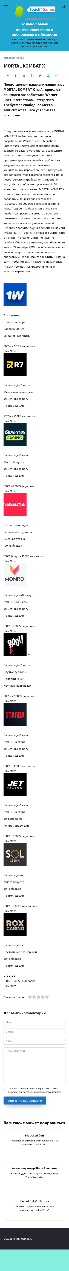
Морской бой (34, 1135)
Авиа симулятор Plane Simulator (34, 1168)
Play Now (10, 351)
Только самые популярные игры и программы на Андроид (35, 29)
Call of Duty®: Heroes (34, 1201)
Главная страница (14, 58)
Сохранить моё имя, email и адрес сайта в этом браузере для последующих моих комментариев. (34, 1090)
